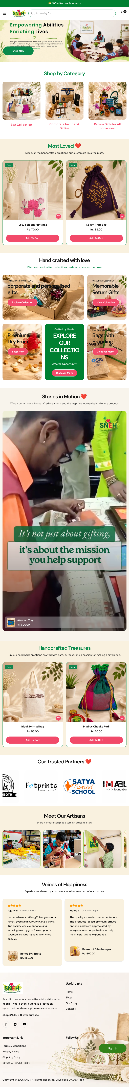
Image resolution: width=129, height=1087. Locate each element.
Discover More (64, 373)
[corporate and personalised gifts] (43, 297)
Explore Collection (22, 302)
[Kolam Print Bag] (96, 190)
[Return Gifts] (107, 101)
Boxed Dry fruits (30, 953)
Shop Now (18, 51)
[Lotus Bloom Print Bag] (33, 190)
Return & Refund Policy (16, 1063)
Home (69, 992)
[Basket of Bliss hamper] (75, 951)
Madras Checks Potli (96, 726)
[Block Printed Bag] (33, 692)
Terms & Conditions (14, 1046)
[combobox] (72, 13)
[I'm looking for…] (33, 13)
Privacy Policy (11, 1051)
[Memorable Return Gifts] (106, 297)
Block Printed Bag (32, 726)
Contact (71, 1008)
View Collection (106, 302)
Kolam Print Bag (96, 224)
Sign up (112, 1048)
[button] (19, 3)
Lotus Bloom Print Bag (32, 224)
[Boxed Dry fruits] (13, 956)
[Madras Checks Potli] (96, 692)
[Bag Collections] (21, 101)
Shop (69, 997)
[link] (33, 787)
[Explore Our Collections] (64, 352)
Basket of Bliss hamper (96, 949)
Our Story (71, 1003)
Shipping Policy (11, 1057)
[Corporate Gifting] (64, 101)
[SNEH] (19, 13)
